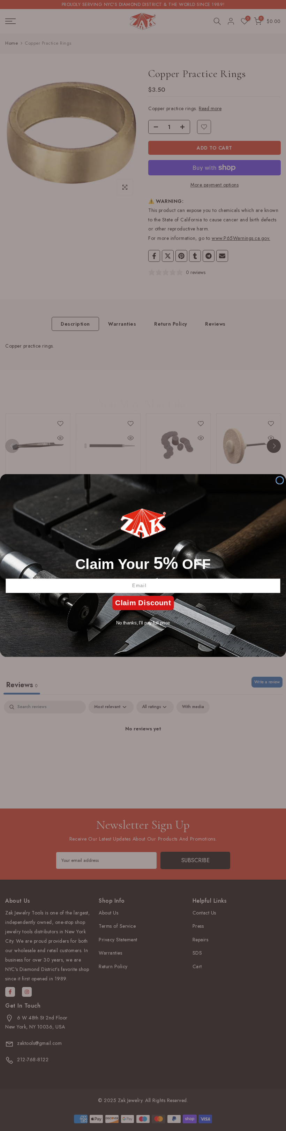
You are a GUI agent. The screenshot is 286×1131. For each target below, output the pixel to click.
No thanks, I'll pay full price (143, 622)
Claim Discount (143, 603)
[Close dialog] (279, 480)
